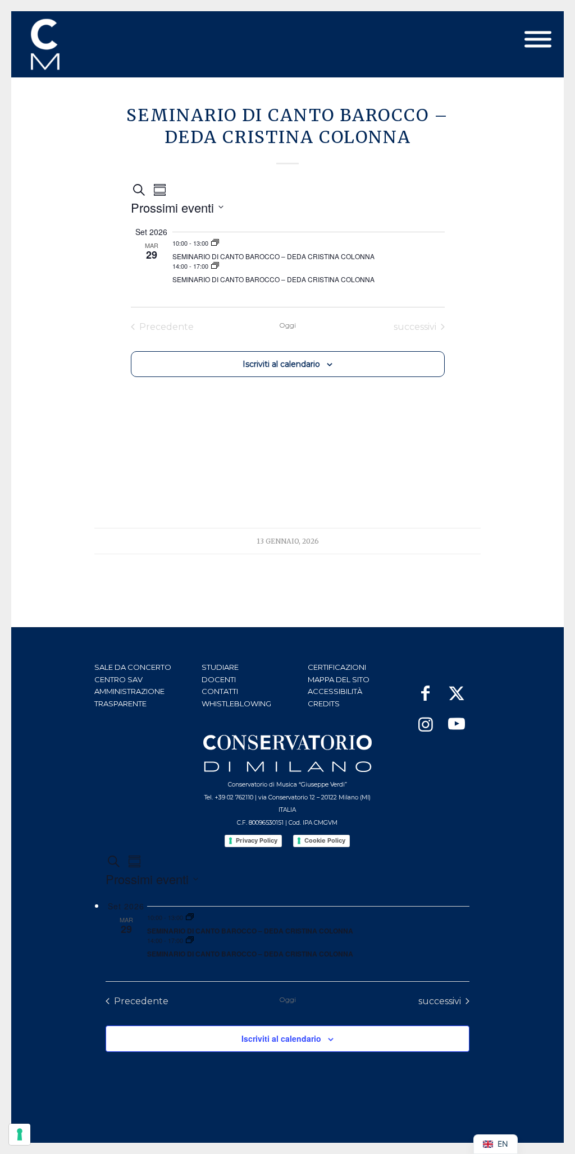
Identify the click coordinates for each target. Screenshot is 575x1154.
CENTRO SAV (118, 679)
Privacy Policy (256, 840)
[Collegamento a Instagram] (425, 719)
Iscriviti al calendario (281, 364)
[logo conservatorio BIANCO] (287, 753)
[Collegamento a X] (456, 687)
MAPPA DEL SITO (338, 679)
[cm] (94, 44)
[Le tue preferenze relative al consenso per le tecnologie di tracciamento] (19, 1134)
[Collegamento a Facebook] (425, 687)
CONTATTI (220, 691)
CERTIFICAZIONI (337, 667)
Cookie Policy (324, 840)
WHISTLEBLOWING (236, 703)
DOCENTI (219, 679)
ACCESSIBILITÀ (335, 691)
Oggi (287, 325)
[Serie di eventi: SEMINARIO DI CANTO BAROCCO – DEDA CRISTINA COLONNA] (215, 242)
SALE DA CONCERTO (132, 667)
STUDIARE (220, 667)
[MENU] (537, 39)
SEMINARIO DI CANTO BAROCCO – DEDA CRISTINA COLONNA (273, 256)
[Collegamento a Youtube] (456, 719)
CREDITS (324, 703)
